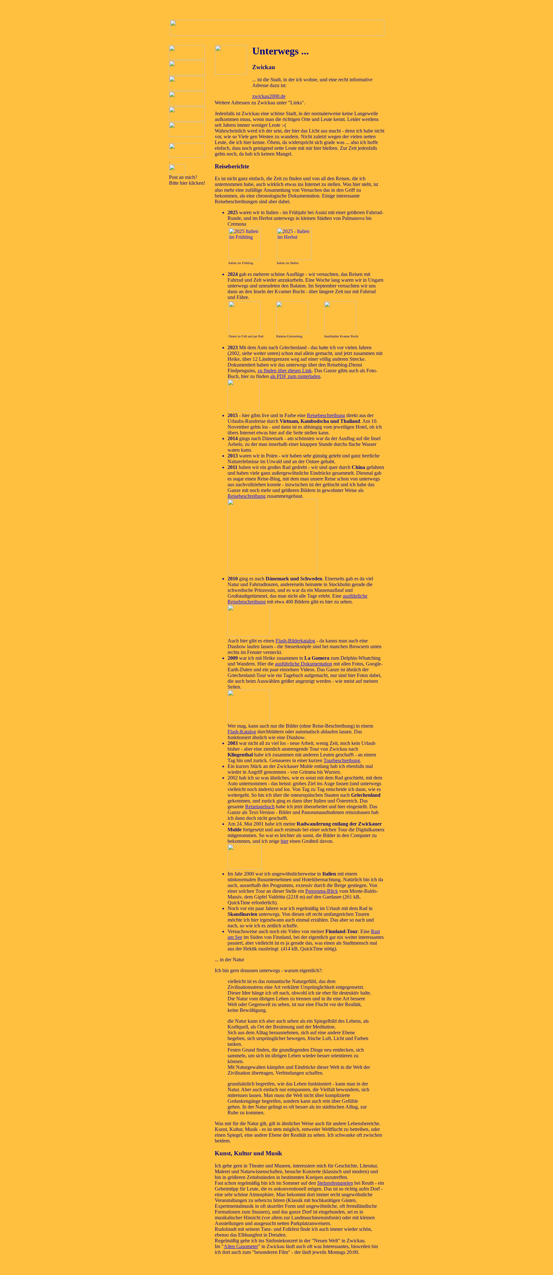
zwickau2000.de (268, 96)
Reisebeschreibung (326, 415)
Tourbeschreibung (342, 760)
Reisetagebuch (260, 806)
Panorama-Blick (321, 891)
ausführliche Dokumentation (303, 663)
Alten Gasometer (241, 1246)
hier (284, 841)
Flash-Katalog (242, 731)
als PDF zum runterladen (295, 376)
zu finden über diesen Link (285, 370)
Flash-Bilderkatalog (295, 640)
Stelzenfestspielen (335, 1183)
